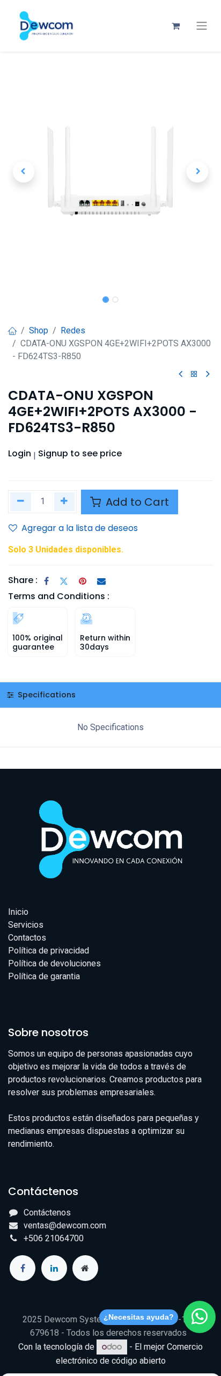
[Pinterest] (82, 581)
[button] (23, 172)
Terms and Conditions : (58, 596)
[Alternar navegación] (201, 25)
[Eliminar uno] (20, 501)
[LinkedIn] (54, 1268)
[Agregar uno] (64, 501)
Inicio (18, 912)
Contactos (27, 938)
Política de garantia (44, 976)
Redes (73, 330)
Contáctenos (47, 1212)
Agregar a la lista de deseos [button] (79, 528)
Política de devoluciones (54, 963)
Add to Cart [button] (136, 501)
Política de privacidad (48, 950)
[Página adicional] (85, 1268)
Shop (38, 330)
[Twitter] (64, 581)
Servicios (25, 925)
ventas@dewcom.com (65, 1225)
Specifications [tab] (46, 694)
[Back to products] (194, 374)
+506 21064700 (54, 1238)
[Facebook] (46, 581)
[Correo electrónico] (101, 581)
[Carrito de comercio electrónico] (175, 26)
